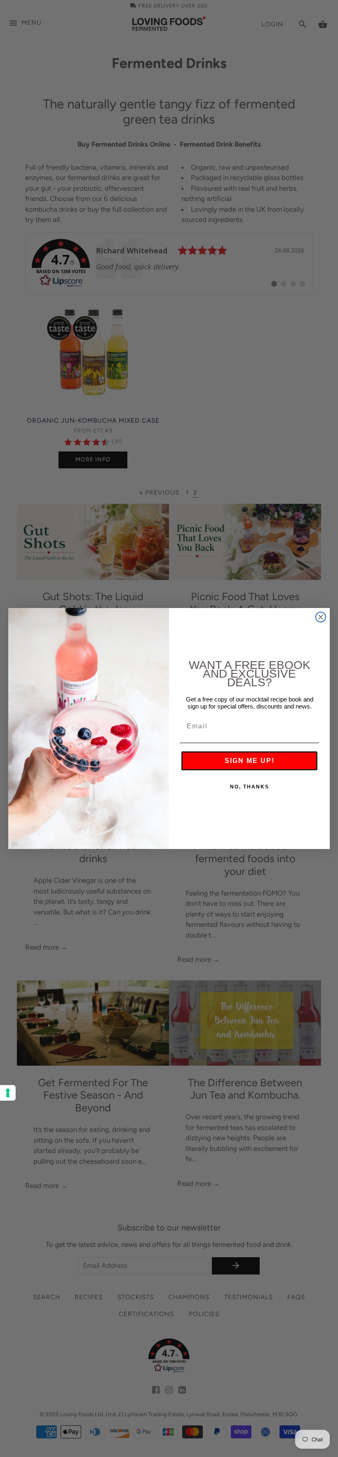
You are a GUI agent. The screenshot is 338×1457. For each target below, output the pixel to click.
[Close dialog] (321, 617)
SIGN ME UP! (250, 760)
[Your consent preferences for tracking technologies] (8, 1093)
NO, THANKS (249, 787)
